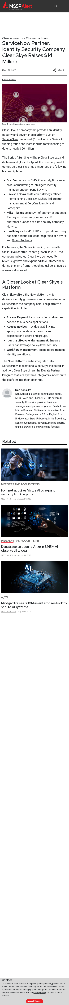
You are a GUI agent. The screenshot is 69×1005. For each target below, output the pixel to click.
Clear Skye (9, 130)
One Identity (41, 203)
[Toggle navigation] (63, 6)
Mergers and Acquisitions (20, 484)
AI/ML (5, 597)
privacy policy (39, 992)
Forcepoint (13, 208)
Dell (29, 203)
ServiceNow (10, 139)
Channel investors (13, 38)
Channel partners (37, 38)
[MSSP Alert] (17, 6)
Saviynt (41, 189)
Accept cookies (34, 1001)
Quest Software (22, 240)
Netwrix (12, 226)
